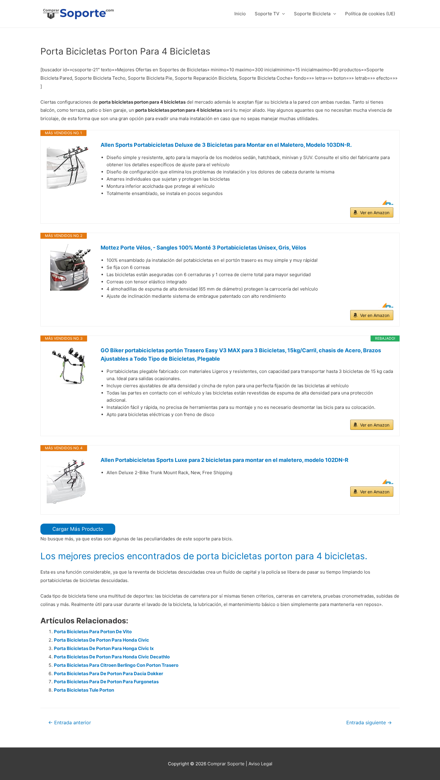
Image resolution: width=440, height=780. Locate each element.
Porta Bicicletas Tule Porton (84, 690)
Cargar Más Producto (77, 529)
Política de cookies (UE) (370, 13)
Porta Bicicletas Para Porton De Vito (93, 631)
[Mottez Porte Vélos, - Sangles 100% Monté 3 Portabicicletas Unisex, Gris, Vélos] (71, 267)
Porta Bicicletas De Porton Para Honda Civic (101, 640)
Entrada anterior (69, 722)
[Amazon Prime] (385, 202)
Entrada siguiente (369, 722)
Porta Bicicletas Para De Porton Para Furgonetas (106, 681)
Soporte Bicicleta (312, 13)
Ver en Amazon (374, 212)
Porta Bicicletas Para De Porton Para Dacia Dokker (108, 673)
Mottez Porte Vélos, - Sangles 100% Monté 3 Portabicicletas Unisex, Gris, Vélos (203, 247)
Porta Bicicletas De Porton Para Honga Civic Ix (104, 648)
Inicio (240, 13)
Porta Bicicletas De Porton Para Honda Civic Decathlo (112, 657)
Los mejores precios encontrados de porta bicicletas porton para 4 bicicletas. (203, 556)
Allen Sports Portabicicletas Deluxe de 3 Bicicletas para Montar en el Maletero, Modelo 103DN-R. (226, 145)
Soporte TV (267, 13)
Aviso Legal (260, 764)
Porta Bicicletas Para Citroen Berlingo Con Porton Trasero (116, 665)
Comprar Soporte (226, 764)
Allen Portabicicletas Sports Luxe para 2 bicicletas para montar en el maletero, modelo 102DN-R (224, 460)
